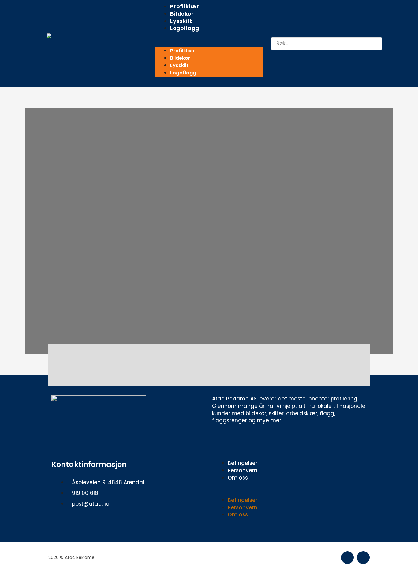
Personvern (242, 470)
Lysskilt (181, 21)
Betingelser (242, 463)
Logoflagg (184, 28)
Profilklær (184, 6)
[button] (209, 43)
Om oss (238, 477)
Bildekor (182, 13)
